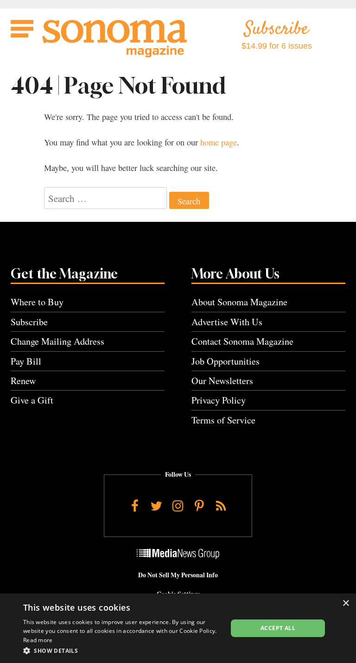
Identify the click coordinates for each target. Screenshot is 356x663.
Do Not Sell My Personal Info (178, 575)
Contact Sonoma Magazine (242, 341)
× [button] (345, 603)
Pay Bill (26, 361)
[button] (122, 650)
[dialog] (178, 628)
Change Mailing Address (57, 341)
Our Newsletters (222, 380)
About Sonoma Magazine (239, 302)
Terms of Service (223, 420)
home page (218, 142)
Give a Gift (32, 400)
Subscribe (29, 322)
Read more (38, 640)
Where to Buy (37, 302)
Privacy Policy (218, 400)
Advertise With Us (226, 322)
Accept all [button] (278, 628)
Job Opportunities (225, 361)
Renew (23, 380)
